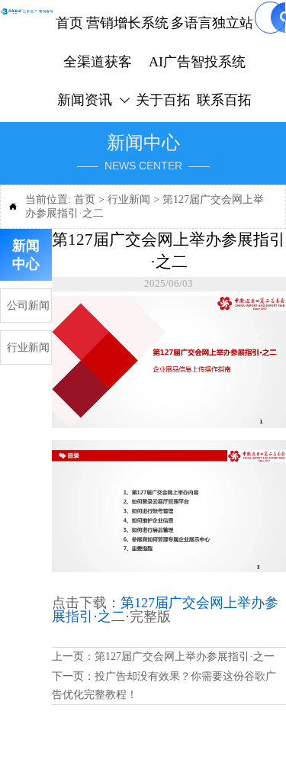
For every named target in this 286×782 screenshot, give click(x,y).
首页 (84, 199)
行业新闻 (129, 199)
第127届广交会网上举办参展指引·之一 (185, 656)
